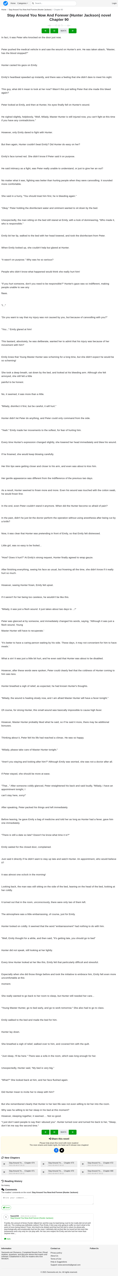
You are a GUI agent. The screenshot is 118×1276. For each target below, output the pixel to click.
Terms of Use (56, 1259)
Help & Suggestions (59, 1262)
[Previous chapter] (45, 30)
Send (7, 1208)
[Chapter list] (54, 30)
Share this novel (60, 1138)
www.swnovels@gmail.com (69, 1265)
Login (114, 3)
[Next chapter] (73, 30)
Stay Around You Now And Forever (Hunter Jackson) (30, 10)
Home (13, 3)
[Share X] (61, 1150)
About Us (54, 1256)
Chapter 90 (58, 10)
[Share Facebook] (56, 1150)
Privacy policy (56, 1253)
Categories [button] (21, 3)
